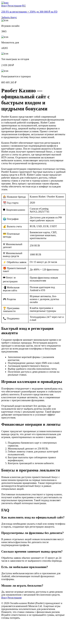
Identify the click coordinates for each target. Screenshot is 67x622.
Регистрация (14, 5)
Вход (4, 5)
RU (24, 5)
